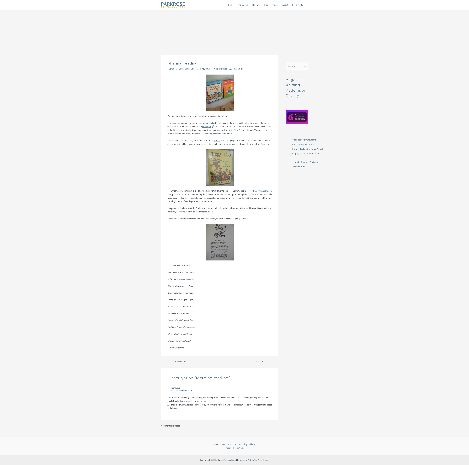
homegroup (207, 126)
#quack (303, 153)
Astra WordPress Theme (258, 460)
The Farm (256, 5)
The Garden (243, 5)
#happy (295, 153)
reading (216, 140)
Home (231, 5)
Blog (266, 5)
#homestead (313, 153)
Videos (275, 5)
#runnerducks (298, 148)
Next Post (262, 362)
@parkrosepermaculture (304, 139)
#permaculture (306, 144)
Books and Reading (187, 68)
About (285, 5)
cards (237, 130)
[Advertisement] (234, 28)
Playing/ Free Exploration (216, 68)
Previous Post (179, 362)
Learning (200, 68)
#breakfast (311, 148)
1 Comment (172, 68)
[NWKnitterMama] (297, 116)
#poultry (321, 148)
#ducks (295, 144)
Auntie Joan (175, 388)
